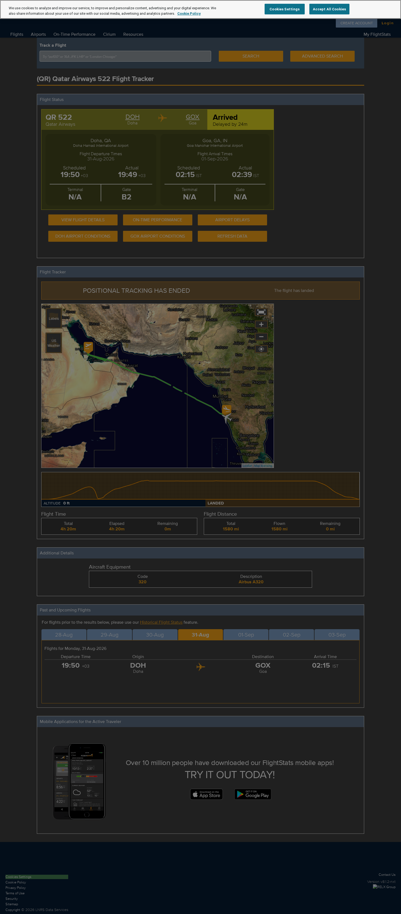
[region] (200, 9)
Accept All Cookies (329, 9)
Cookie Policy (189, 13)
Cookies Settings (285, 9)
